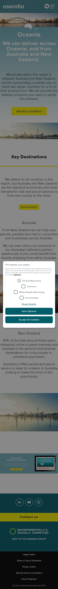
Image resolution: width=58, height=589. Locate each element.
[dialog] (29, 294)
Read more (17, 274)
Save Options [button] (29, 311)
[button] (29, 304)
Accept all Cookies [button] (29, 319)
